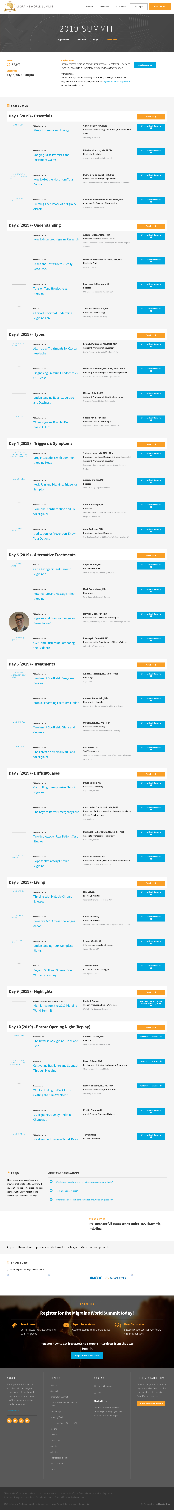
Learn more (12, 1410)
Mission (89, 6)
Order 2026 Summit (59, 1396)
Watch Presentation (149, 1037)
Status (10, 60)
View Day (150, 117)
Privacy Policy (56, 1503)
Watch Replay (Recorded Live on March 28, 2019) (151, 1002)
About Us (54, 1446)
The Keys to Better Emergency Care (56, 812)
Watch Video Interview (151, 126)
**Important (67, 74)
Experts (53, 1428)
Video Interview (39, 126)
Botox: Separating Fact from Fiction (56, 703)
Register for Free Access (87, 1355)
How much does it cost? (67, 1190)
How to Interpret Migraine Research (56, 239)
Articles (53, 1434)
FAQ (99, 1393)
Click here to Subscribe (151, 1403)
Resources (104, 6)
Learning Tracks (57, 1417)
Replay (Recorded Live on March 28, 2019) (49, 1001)
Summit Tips (55, 1411)
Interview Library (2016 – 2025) (63, 1423)
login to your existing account (117, 81)
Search (122, 6)
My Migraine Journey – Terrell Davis (55, 1139)
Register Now (145, 65)
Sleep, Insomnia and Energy (51, 130)
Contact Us (84, 1503)
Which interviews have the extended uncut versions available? (84, 1182)
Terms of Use (70, 1503)
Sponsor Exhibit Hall (59, 1457)
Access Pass (111, 39)
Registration (63, 39)
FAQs (95, 39)
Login (140, 6)
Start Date (12, 71)
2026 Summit (160, 6)
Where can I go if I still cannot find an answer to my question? (84, 1199)
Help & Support (105, 1386)
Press (52, 1469)
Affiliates (54, 1452)
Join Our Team (56, 1463)
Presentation (38, 1037)
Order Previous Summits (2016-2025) (64, 1404)
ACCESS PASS (97, 1219)
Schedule (81, 39)
